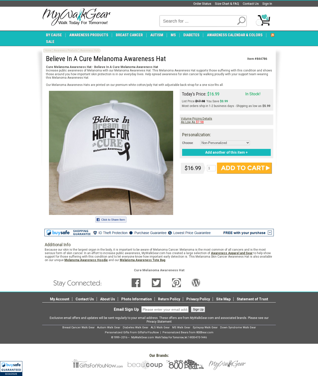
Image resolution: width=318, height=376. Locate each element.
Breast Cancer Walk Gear (78, 327)
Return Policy (169, 299)
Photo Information (136, 299)
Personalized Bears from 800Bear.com (187, 332)
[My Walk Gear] (76, 17)
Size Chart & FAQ (227, 3)
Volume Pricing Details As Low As (196, 120)
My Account (59, 299)
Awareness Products (66, 50)
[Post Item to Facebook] (110, 219)
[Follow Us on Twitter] (156, 283)
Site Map (223, 299)
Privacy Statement (159, 321)
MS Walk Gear (181, 327)
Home (48, 50)
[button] (11, 368)
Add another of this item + (226, 152)
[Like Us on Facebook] (136, 283)
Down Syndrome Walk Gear (238, 327)
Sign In (267, 3)
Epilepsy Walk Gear (205, 327)
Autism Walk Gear (108, 327)
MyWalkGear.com (142, 337)
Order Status (202, 3)
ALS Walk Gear (160, 327)
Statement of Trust (252, 299)
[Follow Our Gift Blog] (196, 283)
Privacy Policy (198, 299)
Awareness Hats (90, 50)
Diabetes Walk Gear (135, 327)
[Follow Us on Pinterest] (176, 283)
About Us (107, 299)
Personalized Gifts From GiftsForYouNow (132, 332)
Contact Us (251, 3)
